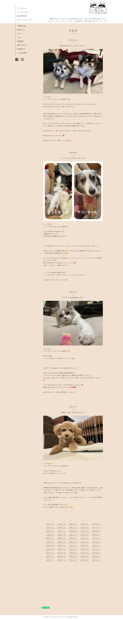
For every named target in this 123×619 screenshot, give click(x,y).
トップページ (22, 8)
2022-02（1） (62, 549)
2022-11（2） (73, 542)
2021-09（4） (62, 552)
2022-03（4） (50, 549)
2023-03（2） (85, 538)
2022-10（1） (85, 542)
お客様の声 (21, 49)
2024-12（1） (85, 527)
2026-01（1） (73, 524)
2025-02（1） (62, 527)
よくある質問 (22, 53)
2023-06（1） (62, 538)
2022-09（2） (96, 542)
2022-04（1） (96, 545)
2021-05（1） (96, 552)
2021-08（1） (73, 552)
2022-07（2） (62, 545)
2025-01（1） (73, 527)
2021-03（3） (62, 556)
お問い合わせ (22, 45)
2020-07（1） (50, 560)
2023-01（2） (50, 542)
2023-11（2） (73, 534)
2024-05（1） (73, 531)
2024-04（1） (85, 531)
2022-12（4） (62, 542)
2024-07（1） (62, 531)
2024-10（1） (96, 527)
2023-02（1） (96, 538)
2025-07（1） (96, 524)
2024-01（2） (62, 534)
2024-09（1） (50, 531)
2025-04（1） (50, 527)
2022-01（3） (73, 549)
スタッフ (20, 33)
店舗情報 (20, 41)
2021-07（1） (85, 552)
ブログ (19, 37)
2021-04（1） (50, 556)
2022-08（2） (50, 545)
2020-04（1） (62, 560)
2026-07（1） (50, 524)
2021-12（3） (85, 549)
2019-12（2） (96, 560)
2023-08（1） (96, 534)
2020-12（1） (85, 556)
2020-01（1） (85, 560)
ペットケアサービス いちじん (57, 617)
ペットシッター (22, 12)
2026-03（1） (62, 524)
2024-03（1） (96, 531)
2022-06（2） (73, 545)
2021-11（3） (96, 549)
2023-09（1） (85, 534)
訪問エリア (21, 30)
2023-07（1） (50, 538)
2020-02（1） (73, 560)
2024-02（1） (50, 534)
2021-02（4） (73, 556)
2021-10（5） (50, 552)
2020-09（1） (96, 556)
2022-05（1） (85, 545)
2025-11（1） (85, 524)
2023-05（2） (73, 538)
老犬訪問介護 (22, 16)
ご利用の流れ (22, 26)
